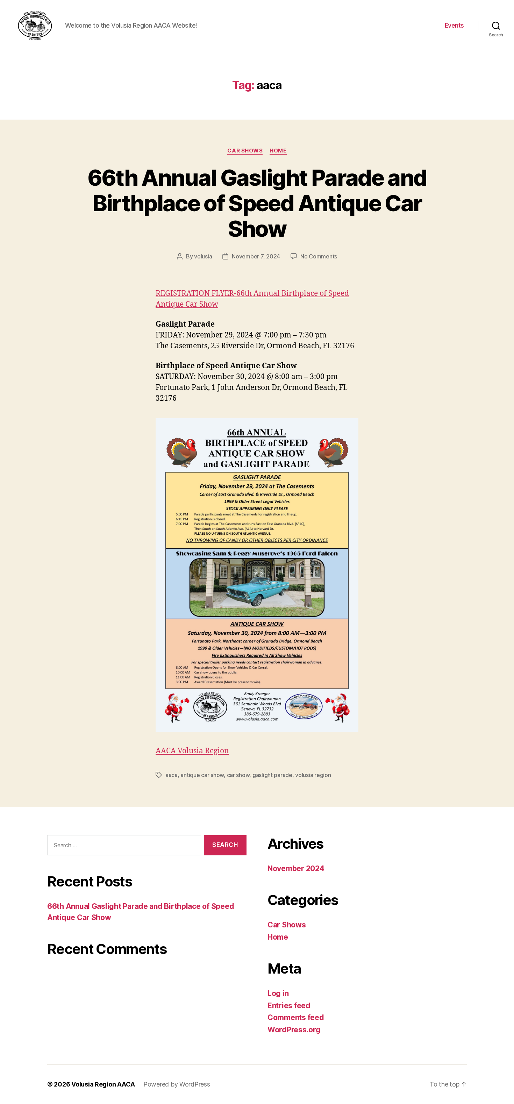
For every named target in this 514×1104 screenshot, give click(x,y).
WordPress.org (294, 1029)
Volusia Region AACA (103, 1084)
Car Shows (245, 151)
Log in (277, 993)
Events (454, 25)
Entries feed (288, 1005)
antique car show (202, 774)
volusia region (313, 774)
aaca (171, 774)
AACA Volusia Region (192, 751)
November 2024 (295, 868)
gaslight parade (272, 774)
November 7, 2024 (256, 256)
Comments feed (295, 1017)
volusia (203, 256)
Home (278, 151)
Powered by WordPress (176, 1084)
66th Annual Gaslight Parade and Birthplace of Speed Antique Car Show (257, 203)
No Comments (318, 256)
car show (238, 774)
